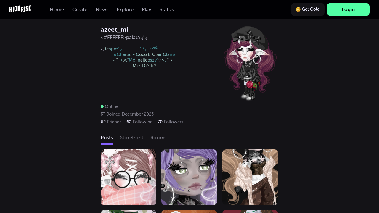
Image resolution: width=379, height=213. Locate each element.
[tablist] (189, 138)
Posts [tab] (107, 138)
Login (348, 9)
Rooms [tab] (158, 138)
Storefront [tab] (131, 138)
